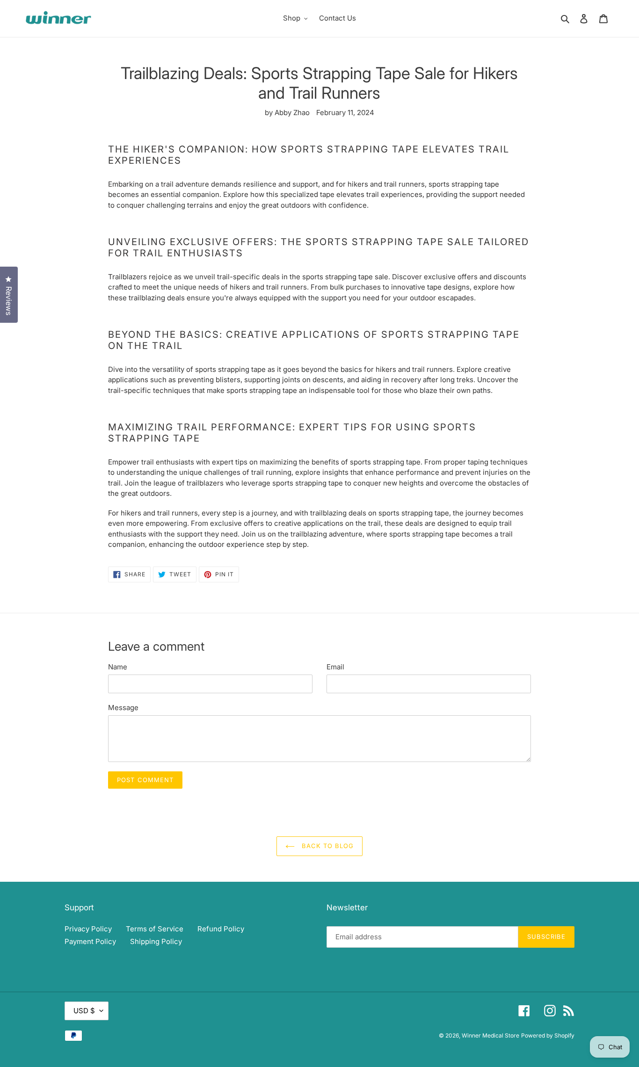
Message (123, 707)
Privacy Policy (88, 928)
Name (117, 666)
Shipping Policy (156, 941)
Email (335, 666)
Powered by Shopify (547, 1035)
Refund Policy (220, 928)
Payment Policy (90, 941)
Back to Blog (326, 845)
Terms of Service (154, 928)
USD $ (84, 1010)
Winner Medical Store (490, 1035)
